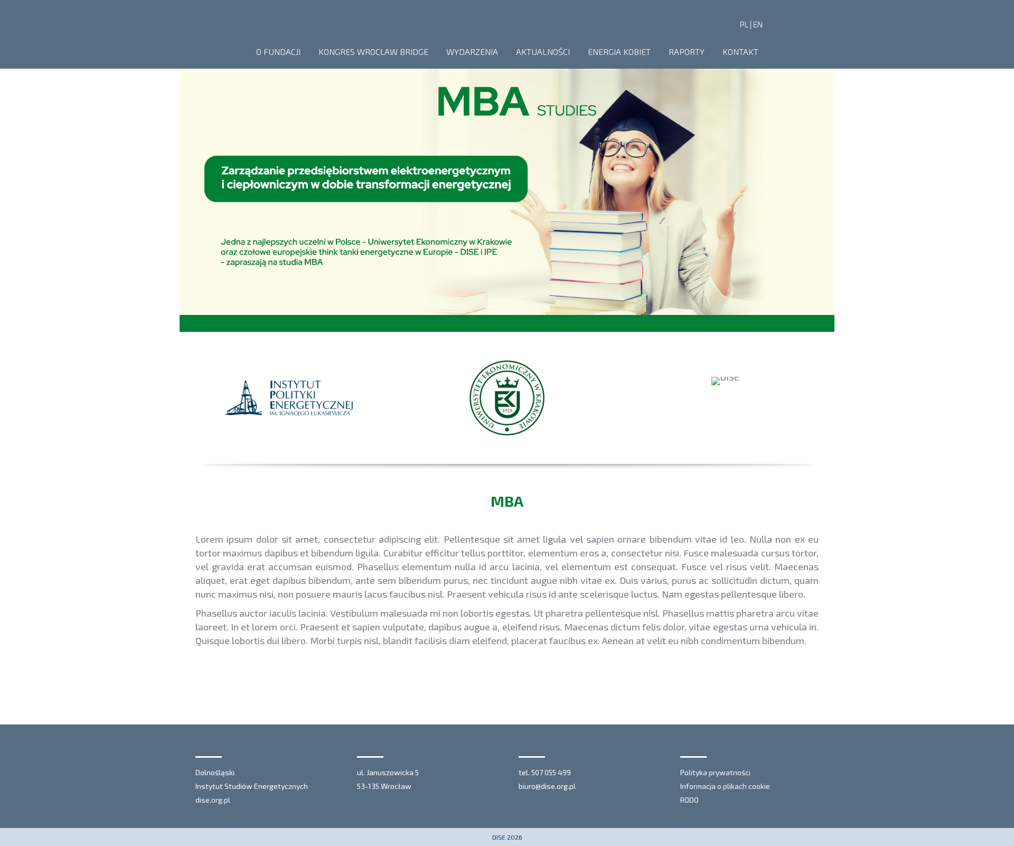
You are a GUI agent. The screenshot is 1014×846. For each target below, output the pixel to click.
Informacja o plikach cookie (725, 786)
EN (758, 24)
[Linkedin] (796, 24)
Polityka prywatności (715, 772)
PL (744, 24)
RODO (689, 799)
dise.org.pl (212, 799)
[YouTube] (812, 24)
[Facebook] (780, 24)
